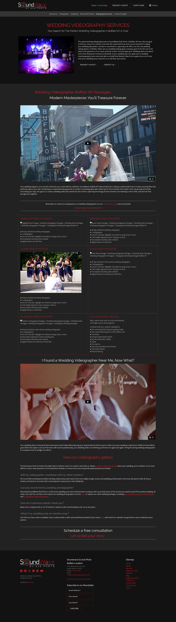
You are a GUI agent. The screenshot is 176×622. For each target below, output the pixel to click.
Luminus (31, 582)
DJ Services (53, 14)
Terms (128, 588)
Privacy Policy (71, 579)
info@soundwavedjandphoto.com (78, 575)
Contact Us (130, 580)
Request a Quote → (89, 65)
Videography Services (104, 14)
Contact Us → (110, 65)
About (128, 566)
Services (129, 568)
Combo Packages (120, 14)
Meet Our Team (132, 571)
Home (128, 563)
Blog (127, 575)
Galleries (129, 573)
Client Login (138, 5)
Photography (63, 14)
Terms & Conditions (84, 579)
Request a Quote (120, 5)
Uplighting (74, 14)
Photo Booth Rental (87, 14)
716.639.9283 (76, 571)
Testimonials (131, 583)
